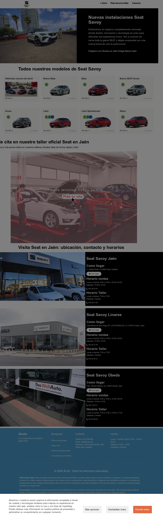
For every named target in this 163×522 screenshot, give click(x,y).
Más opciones (92, 509)
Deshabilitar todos (117, 509)
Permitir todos (142, 509)
